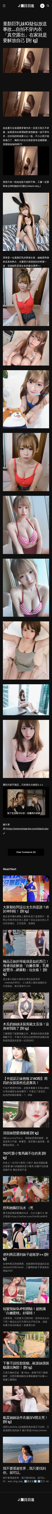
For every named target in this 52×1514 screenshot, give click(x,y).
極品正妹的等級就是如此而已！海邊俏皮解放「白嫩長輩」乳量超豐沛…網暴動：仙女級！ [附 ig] (26, 967)
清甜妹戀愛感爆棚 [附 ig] (21, 1133)
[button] (4, 5)
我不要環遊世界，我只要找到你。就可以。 (24, 1470)
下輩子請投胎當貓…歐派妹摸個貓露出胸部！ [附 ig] (26, 1365)
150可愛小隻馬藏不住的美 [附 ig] (24, 1155)
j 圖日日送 (26, 6)
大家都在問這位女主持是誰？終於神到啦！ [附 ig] (26, 909)
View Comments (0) (26, 852)
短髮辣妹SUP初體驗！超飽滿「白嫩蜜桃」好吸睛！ (24, 1311)
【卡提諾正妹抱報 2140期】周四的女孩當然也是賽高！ (25, 1080)
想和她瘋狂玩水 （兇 (18, 1208)
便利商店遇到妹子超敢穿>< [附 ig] (26, 1256)
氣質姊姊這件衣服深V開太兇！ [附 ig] (25, 1419)
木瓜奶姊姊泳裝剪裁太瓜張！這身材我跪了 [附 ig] (26, 1026)
